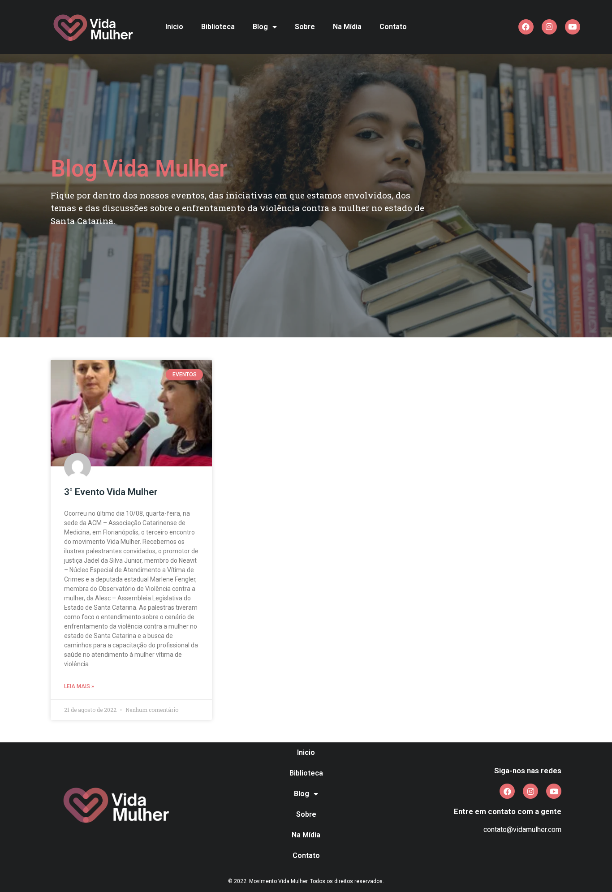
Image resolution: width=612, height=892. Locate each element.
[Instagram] (549, 26)
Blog (260, 26)
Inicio (174, 26)
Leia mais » (79, 686)
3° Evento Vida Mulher (111, 492)
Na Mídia (347, 26)
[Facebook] (526, 26)
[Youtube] (572, 26)
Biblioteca (218, 26)
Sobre (305, 26)
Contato (393, 26)
